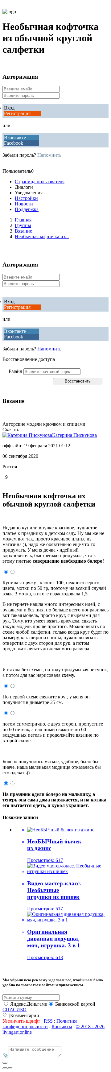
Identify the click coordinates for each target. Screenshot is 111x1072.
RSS (48, 1021)
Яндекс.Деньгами (28, 1004)
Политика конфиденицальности (39, 1023)
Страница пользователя (39, 181)
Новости (24, 203)
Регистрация (17, 113)
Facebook (13, 143)
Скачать (10, 429)
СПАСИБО (14, 1009)
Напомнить (49, 155)
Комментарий (24, 1015)
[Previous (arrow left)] (4, 1068)
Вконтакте (15, 137)
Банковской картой (75, 1004)
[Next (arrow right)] (9, 1068)
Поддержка (27, 209)
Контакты (61, 1026)
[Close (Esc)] (4, 1063)
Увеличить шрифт (21, 1021)
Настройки (26, 198)
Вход (9, 107)
